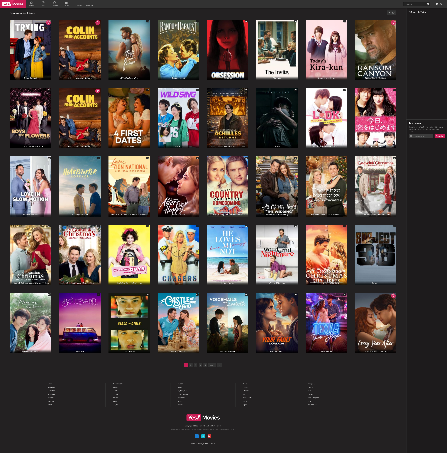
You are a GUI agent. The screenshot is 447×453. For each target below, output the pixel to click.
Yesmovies (202, 426)
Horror (115, 401)
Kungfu (115, 405)
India (309, 401)
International (312, 405)
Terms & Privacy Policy (199, 444)
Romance (181, 398)
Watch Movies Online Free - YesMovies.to (12, 4)
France (310, 387)
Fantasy (116, 394)
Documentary (117, 384)
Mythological (182, 391)
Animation (51, 391)
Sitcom (180, 405)
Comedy (51, 398)
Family (115, 391)
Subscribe (439, 136)
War (244, 394)
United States (247, 398)
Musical (180, 384)
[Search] (428, 4)
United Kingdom (313, 398)
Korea (245, 401)
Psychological (183, 394)
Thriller (245, 387)
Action (50, 384)
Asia (309, 391)
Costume (51, 401)
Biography (51, 394)
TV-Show (246, 391)
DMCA (212, 444)
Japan (245, 405)
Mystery (180, 387)
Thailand (311, 394)
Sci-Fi (180, 401)
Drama (115, 387)
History (115, 398)
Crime (50, 405)
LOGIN (441, 4)
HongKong (311, 384)
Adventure (51, 387)
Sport (245, 384)
